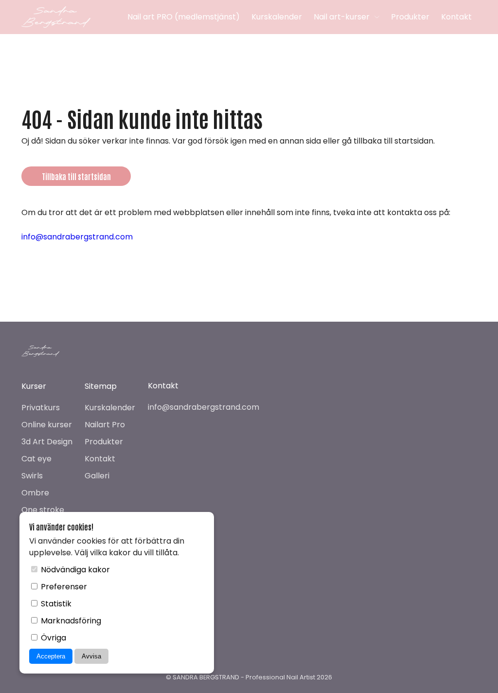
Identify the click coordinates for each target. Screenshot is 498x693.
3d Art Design (46, 441)
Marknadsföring (70, 620)
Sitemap (101, 386)
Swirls (32, 475)
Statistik (55, 603)
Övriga (52, 637)
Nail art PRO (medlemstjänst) (183, 16)
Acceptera (50, 656)
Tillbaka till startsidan (76, 176)
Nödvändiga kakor (74, 569)
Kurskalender (276, 16)
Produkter (410, 16)
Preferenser (63, 586)
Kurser (33, 386)
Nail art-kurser (342, 16)
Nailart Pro (105, 424)
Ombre (35, 492)
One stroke (42, 509)
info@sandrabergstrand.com (77, 236)
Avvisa (91, 656)
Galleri (97, 475)
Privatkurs (40, 407)
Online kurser (46, 424)
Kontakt (456, 16)
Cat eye (36, 458)
